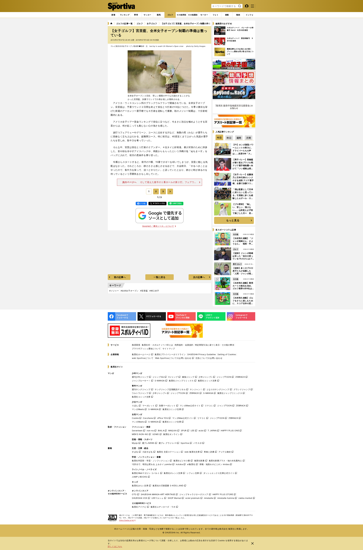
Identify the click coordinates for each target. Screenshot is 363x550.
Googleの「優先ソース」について (158, 226)
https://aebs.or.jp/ (127, 520)
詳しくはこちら (115, 546)
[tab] (136, 15)
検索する (239, 6)
